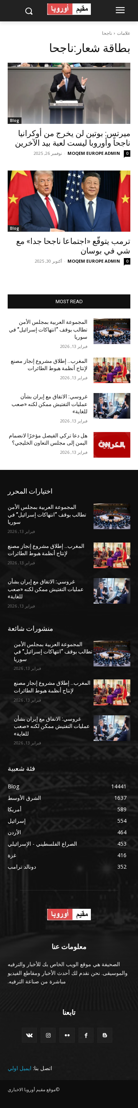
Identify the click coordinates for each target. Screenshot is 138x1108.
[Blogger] (104, 1035)
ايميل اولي (19, 1068)
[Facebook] (86, 1035)
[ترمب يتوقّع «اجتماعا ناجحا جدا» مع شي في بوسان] (69, 201)
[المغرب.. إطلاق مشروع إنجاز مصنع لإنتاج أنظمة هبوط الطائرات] (112, 370)
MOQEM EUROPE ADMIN (93, 153)
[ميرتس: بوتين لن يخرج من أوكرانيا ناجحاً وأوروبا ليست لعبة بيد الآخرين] (69, 93)
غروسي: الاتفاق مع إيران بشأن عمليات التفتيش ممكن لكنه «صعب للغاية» (49, 403)
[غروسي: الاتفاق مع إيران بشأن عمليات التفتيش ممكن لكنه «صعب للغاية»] (112, 406)
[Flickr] (66, 1035)
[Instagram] (48, 1035)
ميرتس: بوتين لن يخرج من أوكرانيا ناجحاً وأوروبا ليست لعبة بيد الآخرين (72, 138)
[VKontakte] (29, 1035)
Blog (14, 120)
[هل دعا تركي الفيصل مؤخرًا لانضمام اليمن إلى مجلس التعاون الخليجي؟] (112, 445)
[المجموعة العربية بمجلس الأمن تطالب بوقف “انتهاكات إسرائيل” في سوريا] (112, 331)
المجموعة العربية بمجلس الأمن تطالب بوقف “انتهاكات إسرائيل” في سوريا (48, 329)
